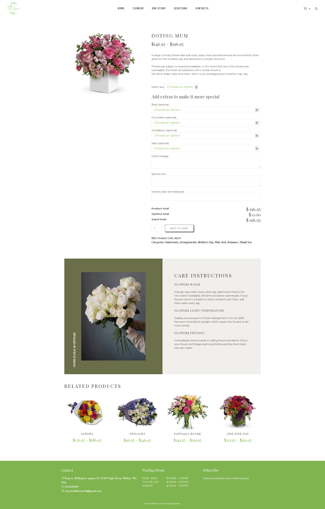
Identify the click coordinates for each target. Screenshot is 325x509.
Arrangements (188, 242)
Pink (217, 242)
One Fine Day (238, 434)
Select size (157, 87)
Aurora (87, 434)
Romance (233, 242)
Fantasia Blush (187, 434)
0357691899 (71, 487)
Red (223, 242)
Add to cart (179, 228)
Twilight (137, 434)
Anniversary (171, 242)
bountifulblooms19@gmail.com (82, 491)
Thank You (246, 242)
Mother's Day (205, 242)
